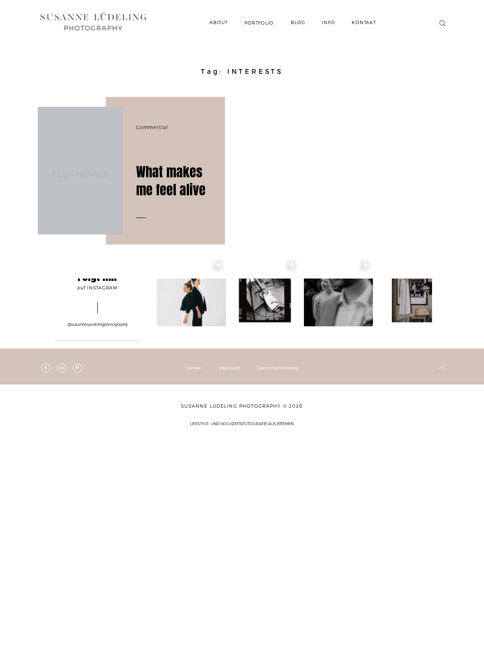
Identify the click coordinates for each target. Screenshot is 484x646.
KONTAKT (364, 22)
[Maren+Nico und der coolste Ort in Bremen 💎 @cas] (338, 292)
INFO (328, 22)
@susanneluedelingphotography (98, 324)
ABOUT (218, 22)
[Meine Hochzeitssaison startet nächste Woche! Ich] (412, 292)
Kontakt (194, 368)
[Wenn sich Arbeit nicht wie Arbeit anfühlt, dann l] (191, 292)
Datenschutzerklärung (277, 368)
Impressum (229, 368)
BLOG (298, 22)
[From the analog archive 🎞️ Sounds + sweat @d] (265, 292)
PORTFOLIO (259, 23)
